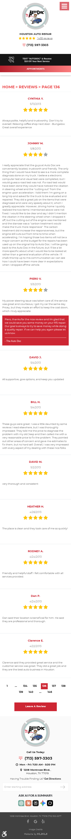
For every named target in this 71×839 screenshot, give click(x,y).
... (16, 686)
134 (25, 686)
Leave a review (35, 706)
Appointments (35, 69)
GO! (62, 787)
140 (31, 692)
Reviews (28, 87)
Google (35, 821)
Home (8, 87)
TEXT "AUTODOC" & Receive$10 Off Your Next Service (37, 60)
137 (54, 686)
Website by (35, 834)
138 (63, 686)
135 (35, 686)
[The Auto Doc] (35, 16)
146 (50, 692)
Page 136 (51, 87)
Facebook (28, 821)
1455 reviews (44, 38)
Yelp (43, 821)
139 (21, 692)
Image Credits (35, 830)
